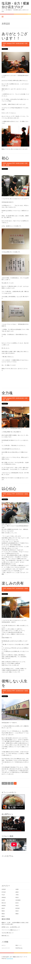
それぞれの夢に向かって (7, 932)
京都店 (17, 889)
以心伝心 (9, 488)
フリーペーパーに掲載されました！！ (11, 930)
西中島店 (18, 908)
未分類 (7, 165)
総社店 (3, 908)
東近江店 (4, 902)
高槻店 (17, 913)
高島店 (3, 913)
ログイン (4, 945)
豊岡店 (3, 911)
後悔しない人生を (14, 683)
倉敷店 (17, 892)
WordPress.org (19, 948)
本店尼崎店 (18, 900)
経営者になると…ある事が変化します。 (11, 927)
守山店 (3, 894)
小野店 (17, 894)
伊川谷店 (4, 892)
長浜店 (17, 911)
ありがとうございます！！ (15, 35)
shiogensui (9, 43)
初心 (5, 158)
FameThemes (9, 958)
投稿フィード (18, 945)
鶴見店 (3, 916)
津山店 (17, 905)
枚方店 (17, 902)
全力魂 (7, 392)
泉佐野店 (4, 905)
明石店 (17, 897)
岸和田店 (4, 897)
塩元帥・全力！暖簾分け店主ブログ (15, 5)
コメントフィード (6, 948)
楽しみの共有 (13, 583)
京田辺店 (4, 889)
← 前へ (4, 783)
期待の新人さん (5, 935)
